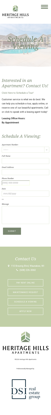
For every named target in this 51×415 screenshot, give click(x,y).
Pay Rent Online (25, 283)
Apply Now (25, 311)
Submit (12, 231)
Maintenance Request (25, 292)
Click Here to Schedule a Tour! (18, 92)
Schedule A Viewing (25, 302)
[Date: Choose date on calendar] (3, 199)
